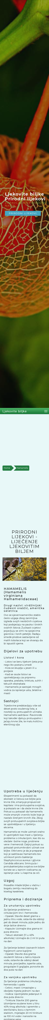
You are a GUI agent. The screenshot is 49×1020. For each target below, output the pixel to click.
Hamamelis (22, 468)
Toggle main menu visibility (46, 411)
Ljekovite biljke (15, 411)
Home (7, 468)
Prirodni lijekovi (23, 213)
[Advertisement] (24, 439)
